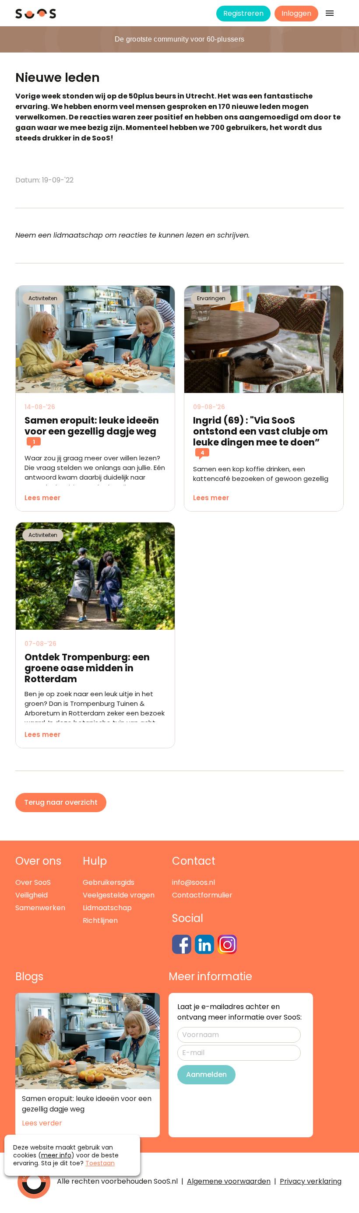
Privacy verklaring (310, 1181)
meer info (56, 1155)
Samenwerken (40, 908)
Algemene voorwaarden (229, 1181)
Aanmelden (206, 1074)
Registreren (243, 13)
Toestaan (100, 1163)
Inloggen (296, 13)
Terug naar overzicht (61, 802)
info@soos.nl (193, 882)
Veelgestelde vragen (119, 895)
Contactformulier (202, 895)
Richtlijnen (100, 920)
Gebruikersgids (108, 882)
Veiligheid (31, 895)
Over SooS (33, 882)
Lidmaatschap (107, 908)
